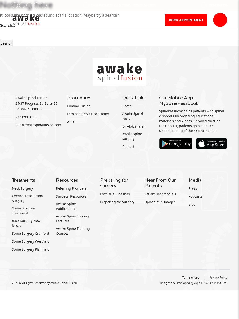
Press (193, 188)
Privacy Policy (218, 278)
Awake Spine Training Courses (73, 231)
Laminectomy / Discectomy (88, 114)
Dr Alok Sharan (134, 126)
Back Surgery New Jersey (26, 223)
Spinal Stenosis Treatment (24, 210)
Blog (192, 204)
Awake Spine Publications (66, 206)
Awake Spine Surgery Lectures (72, 218)
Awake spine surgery (132, 136)
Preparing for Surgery (117, 202)
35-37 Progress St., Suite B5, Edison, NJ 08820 (123, 5)
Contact (128, 146)
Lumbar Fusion (79, 106)
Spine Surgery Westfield (30, 241)
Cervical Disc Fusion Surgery (27, 198)
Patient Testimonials (160, 194)
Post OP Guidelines (115, 194)
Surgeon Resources (71, 196)
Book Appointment (186, 20)
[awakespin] (26, 19)
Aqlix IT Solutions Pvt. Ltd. (210, 283)
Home (126, 106)
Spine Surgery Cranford (30, 233)
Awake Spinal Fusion (132, 116)
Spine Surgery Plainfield (30, 249)
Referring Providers (71, 188)
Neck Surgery (22, 188)
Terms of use (190, 278)
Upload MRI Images (160, 202)
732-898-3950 (218, 5)
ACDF (71, 122)
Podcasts (195, 196)
